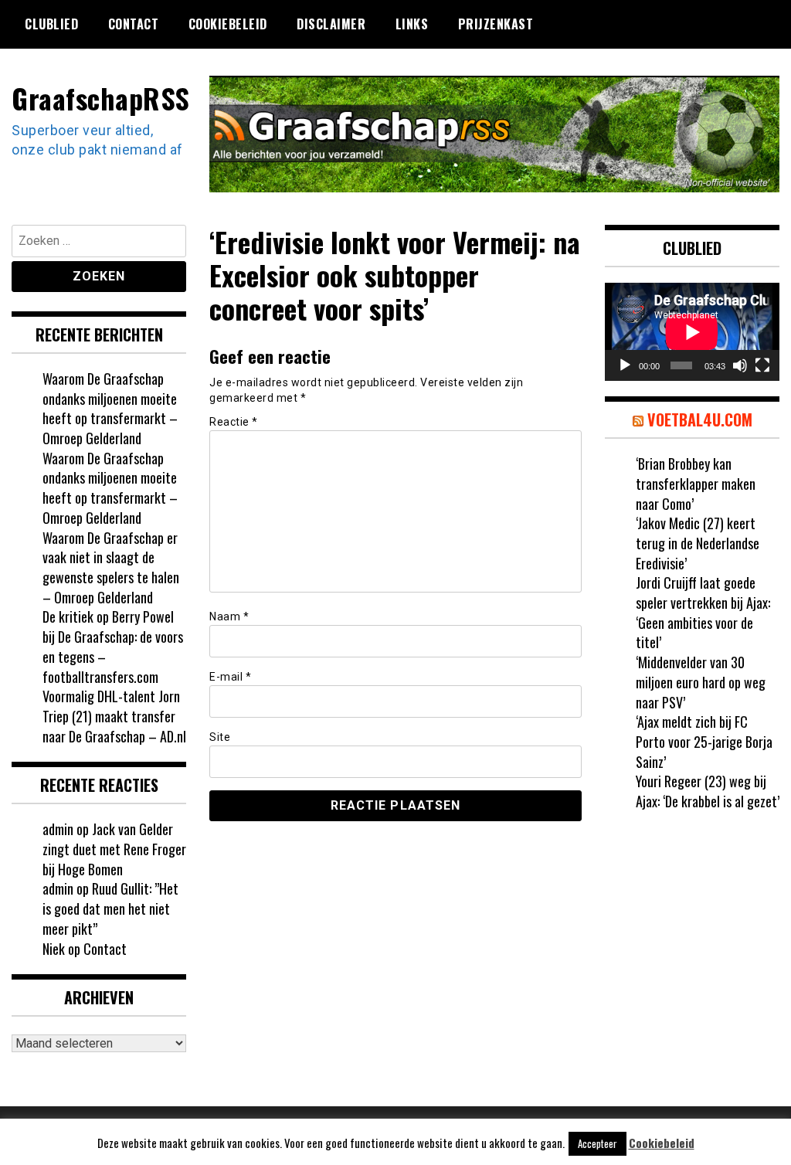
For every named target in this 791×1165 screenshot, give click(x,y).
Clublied (51, 24)
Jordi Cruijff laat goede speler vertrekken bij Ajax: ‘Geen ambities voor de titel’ (703, 612)
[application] (692, 332)
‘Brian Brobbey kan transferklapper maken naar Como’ (695, 483)
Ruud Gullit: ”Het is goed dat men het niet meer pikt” (110, 908)
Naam (229, 616)
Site (219, 737)
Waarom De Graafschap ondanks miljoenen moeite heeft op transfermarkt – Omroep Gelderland (110, 408)
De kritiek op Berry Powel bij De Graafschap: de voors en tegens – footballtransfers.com (112, 646)
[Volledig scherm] (762, 365)
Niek (53, 949)
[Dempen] (740, 365)
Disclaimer (331, 24)
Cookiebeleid (227, 24)
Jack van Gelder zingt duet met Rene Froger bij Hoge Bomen (114, 848)
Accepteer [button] (597, 1143)
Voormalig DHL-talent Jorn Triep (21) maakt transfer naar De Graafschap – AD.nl (114, 716)
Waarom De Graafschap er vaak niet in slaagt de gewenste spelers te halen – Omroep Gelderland (110, 567)
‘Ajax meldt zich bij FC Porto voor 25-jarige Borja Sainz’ (704, 741)
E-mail (230, 677)
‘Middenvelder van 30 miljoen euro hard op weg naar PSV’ (701, 682)
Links (412, 24)
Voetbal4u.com (699, 419)
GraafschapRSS (101, 97)
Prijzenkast (496, 24)
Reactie (233, 422)
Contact (133, 24)
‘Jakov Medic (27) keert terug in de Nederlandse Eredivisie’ (697, 542)
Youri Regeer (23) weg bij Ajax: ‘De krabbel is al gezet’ (707, 791)
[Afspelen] (625, 365)
